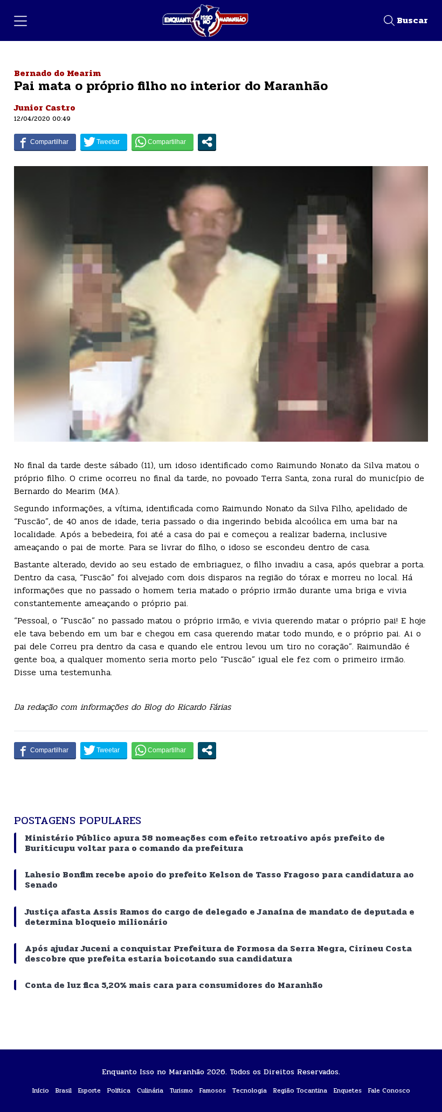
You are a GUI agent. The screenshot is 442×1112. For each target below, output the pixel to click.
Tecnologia (249, 1090)
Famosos (212, 1090)
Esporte (89, 1090)
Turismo (181, 1090)
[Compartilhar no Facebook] (45, 142)
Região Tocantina (300, 1090)
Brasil (64, 1090)
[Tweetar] (103, 142)
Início (40, 1090)
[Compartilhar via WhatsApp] (163, 142)
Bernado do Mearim (57, 73)
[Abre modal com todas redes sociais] (207, 142)
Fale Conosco (389, 1090)
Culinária (150, 1090)
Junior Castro (44, 107)
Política (118, 1090)
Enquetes (348, 1090)
